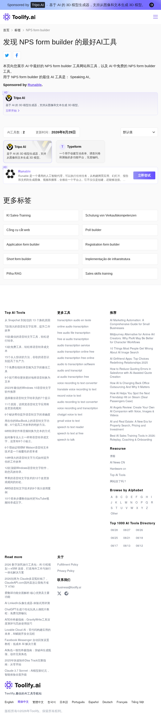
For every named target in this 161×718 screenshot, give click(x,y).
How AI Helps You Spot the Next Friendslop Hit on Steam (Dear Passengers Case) (130, 397)
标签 (18, 30)
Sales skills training (99, 273)
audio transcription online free (75, 351)
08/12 (139, 545)
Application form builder (22, 244)
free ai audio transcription (73, 339)
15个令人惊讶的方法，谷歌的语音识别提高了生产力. (27, 359)
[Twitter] (59, 593)
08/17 (114, 545)
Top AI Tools (117, 475)
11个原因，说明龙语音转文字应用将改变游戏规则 (27, 406)
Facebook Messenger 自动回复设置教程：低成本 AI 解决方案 (27, 642)
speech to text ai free (70, 433)
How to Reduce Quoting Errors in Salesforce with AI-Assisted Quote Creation (131, 373)
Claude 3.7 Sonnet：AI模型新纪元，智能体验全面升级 (27, 672)
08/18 (139, 538)
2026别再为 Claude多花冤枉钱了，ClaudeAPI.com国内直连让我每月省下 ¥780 (27, 582)
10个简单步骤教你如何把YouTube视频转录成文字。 (27, 500)
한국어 (52, 702)
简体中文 (23, 701)
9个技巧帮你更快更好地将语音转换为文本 (27, 379)
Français (122, 702)
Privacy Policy (65, 571)
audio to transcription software (76, 364)
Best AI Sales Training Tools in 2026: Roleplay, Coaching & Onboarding (133, 437)
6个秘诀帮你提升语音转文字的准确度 (27, 414)
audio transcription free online (75, 358)
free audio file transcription (73, 333)
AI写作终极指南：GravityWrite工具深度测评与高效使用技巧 (27, 621)
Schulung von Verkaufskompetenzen (110, 215)
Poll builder (93, 230)
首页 (6, 30)
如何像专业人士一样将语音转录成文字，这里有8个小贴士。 (27, 439)
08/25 (114, 538)
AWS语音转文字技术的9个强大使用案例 (28, 490)
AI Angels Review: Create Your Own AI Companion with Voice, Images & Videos (132, 411)
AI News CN (117, 462)
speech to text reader (70, 427)
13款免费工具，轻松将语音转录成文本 (27, 349)
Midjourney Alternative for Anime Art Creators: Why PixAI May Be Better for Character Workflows (132, 338)
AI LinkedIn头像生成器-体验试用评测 (27, 603)
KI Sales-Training (18, 215)
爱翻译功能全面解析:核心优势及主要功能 (27, 595)
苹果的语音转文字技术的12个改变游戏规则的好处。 (27, 480)
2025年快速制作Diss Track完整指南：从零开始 (25, 662)
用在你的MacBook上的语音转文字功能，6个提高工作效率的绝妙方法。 (27, 422)
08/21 (126, 538)
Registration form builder (102, 244)
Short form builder (18, 259)
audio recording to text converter (77, 402)
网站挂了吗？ (118, 481)
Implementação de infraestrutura (107, 259)
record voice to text (69, 395)
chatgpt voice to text (69, 414)
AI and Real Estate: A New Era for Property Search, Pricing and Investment (131, 425)
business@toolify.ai (69, 587)
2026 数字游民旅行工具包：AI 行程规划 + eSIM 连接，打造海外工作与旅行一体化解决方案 (28, 568)
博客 (112, 456)
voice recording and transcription (77, 408)
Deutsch (107, 702)
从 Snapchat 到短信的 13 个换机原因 (27, 320)
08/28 (114, 530)
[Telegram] (66, 593)
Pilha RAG (13, 273)
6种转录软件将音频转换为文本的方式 (27, 431)
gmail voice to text (68, 421)
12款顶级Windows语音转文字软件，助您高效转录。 (27, 470)
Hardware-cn (118, 468)
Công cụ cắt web (18, 230)
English (9, 702)
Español (94, 702)
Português (78, 702)
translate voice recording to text (76, 389)
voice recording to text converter (77, 383)
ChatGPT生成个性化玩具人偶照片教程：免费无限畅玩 (27, 611)
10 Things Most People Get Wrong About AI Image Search (131, 350)
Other (114, 513)
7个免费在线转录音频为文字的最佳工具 (27, 369)
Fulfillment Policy (67, 564)
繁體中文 (38, 702)
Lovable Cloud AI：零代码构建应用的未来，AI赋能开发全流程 (28, 631)
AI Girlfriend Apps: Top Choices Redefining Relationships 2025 (129, 360)
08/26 (139, 530)
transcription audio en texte (74, 320)
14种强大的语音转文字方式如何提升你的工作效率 (27, 459)
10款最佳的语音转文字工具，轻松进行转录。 (27, 338)
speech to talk (66, 439)
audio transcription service (73, 345)
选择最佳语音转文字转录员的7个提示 (27, 398)
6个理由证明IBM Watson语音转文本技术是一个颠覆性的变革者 (27, 449)
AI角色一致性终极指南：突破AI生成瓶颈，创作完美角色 (28, 652)
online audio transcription (73, 326)
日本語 (64, 702)
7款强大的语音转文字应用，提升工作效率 (27, 328)
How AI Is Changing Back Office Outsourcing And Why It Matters (130, 385)
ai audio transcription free (73, 377)
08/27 (126, 530)
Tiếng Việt (137, 702)
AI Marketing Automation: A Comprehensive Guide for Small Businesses (130, 324)
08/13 (126, 545)
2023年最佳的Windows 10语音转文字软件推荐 (28, 389)
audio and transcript (69, 370)
